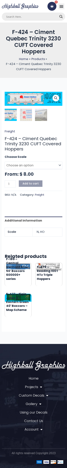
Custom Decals (31, 395)
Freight (10, 131)
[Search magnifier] (61, 16)
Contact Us (33, 421)
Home (34, 378)
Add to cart (31, 183)
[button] (61, 6)
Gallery (31, 404)
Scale (9, 157)
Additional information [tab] (23, 220)
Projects (31, 387)
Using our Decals (33, 412)
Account (32, 429)
